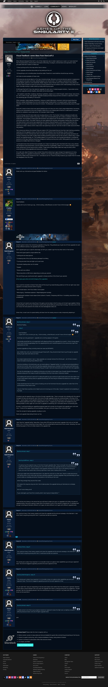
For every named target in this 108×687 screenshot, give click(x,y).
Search (14, 42)
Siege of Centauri (36, 671)
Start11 (4, 661)
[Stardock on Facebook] (90, 89)
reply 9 (28, 547)
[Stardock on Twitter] (87, 89)
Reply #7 (18, 510)
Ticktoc (9, 520)
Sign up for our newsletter (73, 677)
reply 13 (28, 605)
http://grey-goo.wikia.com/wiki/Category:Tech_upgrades (32, 279)
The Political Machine (37, 667)
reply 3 (28, 322)
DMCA (59, 684)
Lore (46, 6)
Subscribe (101, 677)
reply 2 (21, 328)
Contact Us (67, 671)
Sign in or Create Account (25, 645)
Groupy (4, 669)
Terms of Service (53, 684)
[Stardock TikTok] (94, 92)
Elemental (35, 659)
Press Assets (67, 667)
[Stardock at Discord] (91, 92)
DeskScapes (5, 665)
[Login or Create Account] (99, 1)
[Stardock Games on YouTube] (92, 89)
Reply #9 (18, 569)
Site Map (63, 684)
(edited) (54, 242)
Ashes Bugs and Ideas (25, 52)
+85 (9, 529)
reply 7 (28, 451)
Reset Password (98, 665)
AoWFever (9, 327)
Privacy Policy (46, 684)
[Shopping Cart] (101, 1)
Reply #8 (18, 541)
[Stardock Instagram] (98, 89)
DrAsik (9, 64)
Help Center (97, 657)
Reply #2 (18, 199)
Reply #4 (18, 318)
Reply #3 (18, 242)
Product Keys (98, 663)
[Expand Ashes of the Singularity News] (85, 76)
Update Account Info (99, 667)
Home (5, 52)
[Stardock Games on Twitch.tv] (95, 89)
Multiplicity (5, 667)
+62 (9, 187)
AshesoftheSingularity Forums (40, 58)
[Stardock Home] (4, 1)
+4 (9, 73)
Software (9, 1)
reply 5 (31, 460)
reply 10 (33, 575)
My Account (97, 659)
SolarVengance (8, 251)
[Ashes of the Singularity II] (54, 22)
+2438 (8, 215)
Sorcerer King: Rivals (37, 673)
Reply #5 (18, 419)
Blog (31, 1)
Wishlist (72, 6)
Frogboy (9, 208)
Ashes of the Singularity (13, 52)
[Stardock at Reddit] (88, 92)
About (66, 657)
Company (67, 655)
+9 (9, 336)
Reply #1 (18, 168)
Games (14, 1)
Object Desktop (6, 657)
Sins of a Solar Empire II (38, 663)
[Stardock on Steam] (100, 89)
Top (79, 168)
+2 (9, 260)
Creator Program (68, 669)
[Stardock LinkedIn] (96, 92)
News (27, 1)
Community (21, 1)
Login (19, 42)
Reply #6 (18, 445)
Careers (66, 663)
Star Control (35, 665)
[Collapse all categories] (104, 56)
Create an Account (99, 661)
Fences (4, 663)
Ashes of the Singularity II (38, 657)
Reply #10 (18, 599)
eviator (9, 177)
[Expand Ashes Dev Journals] (85, 62)
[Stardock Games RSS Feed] (99, 92)
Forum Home (9, 42)
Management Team (69, 661)
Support (36, 1)
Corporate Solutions (7, 659)
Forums (66, 673)
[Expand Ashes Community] (85, 60)
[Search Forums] (104, 1)
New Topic (76, 39)
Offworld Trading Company (39, 669)
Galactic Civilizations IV (38, 661)
